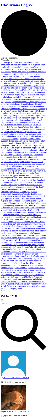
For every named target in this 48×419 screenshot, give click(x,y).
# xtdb (36, 286)
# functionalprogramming (18, 190)
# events (13, 187)
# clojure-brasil (39, 102)
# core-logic (34, 168)
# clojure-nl (40, 134)
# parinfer (11, 245)
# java (39, 210)
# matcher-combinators (21, 226)
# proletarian (25, 254)
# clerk (28, 85)
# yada (41, 286)
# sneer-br (14, 270)
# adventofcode (20, 65)
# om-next (33, 240)
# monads (29, 233)
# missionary (20, 233)
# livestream (24, 221)
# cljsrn (27, 92)
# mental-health (11, 231)
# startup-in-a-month (18, 274)
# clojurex (41, 159)
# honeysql (23, 201)
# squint (6, 274)
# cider (10, 85)
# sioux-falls (33, 268)
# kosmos (29, 217)
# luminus (23, 224)
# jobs (18, 212)
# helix (31, 198)
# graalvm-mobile (15, 196)
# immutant (40, 203)
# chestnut (26, 83)
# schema (23, 265)
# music (13, 235)
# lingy (10, 221)
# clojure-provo (27, 138)
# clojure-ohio (29, 136)
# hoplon (31, 201)
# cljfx (31, 90)
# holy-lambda (13, 201)
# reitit (10, 261)
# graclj (25, 196)
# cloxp (36, 162)
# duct (17, 182)
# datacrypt (11, 175)
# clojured (42, 152)
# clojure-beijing (31, 99)
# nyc (43, 238)
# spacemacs (23, 270)
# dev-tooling (9, 180)
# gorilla (38, 194)
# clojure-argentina (20, 95)
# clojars (33, 92)
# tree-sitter (27, 281)
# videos (32, 284)
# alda (41, 65)
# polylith (10, 249)
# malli (9, 226)
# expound (29, 187)
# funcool (30, 189)
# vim (38, 284)
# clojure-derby (40, 108)
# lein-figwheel (24, 219)
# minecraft (10, 233)
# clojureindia (24, 155)
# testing (37, 277)
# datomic (25, 178)
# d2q (9, 173)
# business (13, 81)
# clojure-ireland (21, 125)
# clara (23, 85)
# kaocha (27, 215)
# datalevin (28, 175)
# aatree (28, 62)
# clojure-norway (17, 136)
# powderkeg (15, 251)
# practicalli (25, 251)
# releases (17, 261)
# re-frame (7, 258)
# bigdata (7, 76)
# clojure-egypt (13, 113)
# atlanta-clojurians (24, 69)
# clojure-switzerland (21, 148)
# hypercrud (20, 203)
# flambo (16, 189)
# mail (35, 224)
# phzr (12, 247)
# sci (28, 265)
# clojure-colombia (19, 106)
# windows (29, 286)
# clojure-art (33, 95)
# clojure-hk (36, 120)
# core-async (24, 168)
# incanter (24, 205)
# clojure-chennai (20, 104)
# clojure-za (41, 150)
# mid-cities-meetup (37, 231)
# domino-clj (10, 182)
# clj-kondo (21, 88)
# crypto (27, 171)
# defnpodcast (34, 178)
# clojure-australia (13, 97)
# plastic (25, 247)
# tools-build (36, 279)
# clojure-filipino (13, 115)
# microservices (23, 231)
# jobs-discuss (26, 212)
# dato (18, 178)
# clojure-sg (29, 143)
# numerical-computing (31, 238)
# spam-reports (34, 270)
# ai (27, 65)
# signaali (14, 268)
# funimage (24, 191)
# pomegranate (20, 249)
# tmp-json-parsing (23, 279)
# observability (10, 240)
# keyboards (14, 217)
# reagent (42, 258)
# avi (18, 72)
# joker (42, 212)
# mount (36, 233)
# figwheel (38, 187)
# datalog (36, 175)
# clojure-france (39, 115)
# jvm (21, 215)
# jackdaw (27, 210)
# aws (22, 72)
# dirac (34, 180)
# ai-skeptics (34, 65)
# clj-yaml (19, 90)
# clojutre (19, 162)
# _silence (21, 62)
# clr (40, 162)
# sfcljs (39, 265)
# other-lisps (30, 242)
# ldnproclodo (12, 219)
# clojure (40, 92)
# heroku (37, 198)
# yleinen (18, 288)
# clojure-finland (26, 115)
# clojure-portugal (14, 138)
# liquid (16, 221)
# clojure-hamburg (23, 120)
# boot (20, 76)
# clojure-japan (17, 127)
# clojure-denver (27, 108)
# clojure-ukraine (29, 150)
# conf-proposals (37, 164)
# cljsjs (21, 92)
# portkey (36, 249)
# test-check (38, 274)
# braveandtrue (24, 78)
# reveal (18, 263)
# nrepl (19, 238)
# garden (32, 191)
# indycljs (31, 205)
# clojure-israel (34, 125)
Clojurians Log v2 (17, 5)
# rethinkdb (10, 263)
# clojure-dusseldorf (29, 111)
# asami (13, 69)
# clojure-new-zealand (26, 134)
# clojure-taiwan (36, 148)
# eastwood (30, 182)
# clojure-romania (14, 141)
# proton (33, 254)
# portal (29, 249)
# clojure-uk (18, 150)
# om (26, 240)
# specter (15, 272)
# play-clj (32, 247)
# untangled (11, 284)
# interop (32, 208)
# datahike (20, 175)
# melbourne (20, 228)
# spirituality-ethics (36, 272)
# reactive (21, 258)
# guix (7, 198)
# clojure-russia (27, 141)
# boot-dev (27, 76)
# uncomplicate (38, 281)
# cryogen (20, 171)
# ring (33, 263)
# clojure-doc (15, 111)
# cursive (38, 171)
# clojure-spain (14, 145)
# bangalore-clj (21, 74)
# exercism (21, 187)
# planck (18, 247)
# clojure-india (34, 122)
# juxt (17, 215)
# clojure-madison (22, 129)
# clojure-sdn (38, 141)
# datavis (12, 178)
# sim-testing (23, 268)
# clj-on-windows (33, 88)
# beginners (31, 74)
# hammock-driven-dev (19, 198)
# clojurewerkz (20, 159)
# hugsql (38, 201)
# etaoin (28, 185)
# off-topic (20, 240)
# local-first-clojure (36, 221)
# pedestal (26, 245)
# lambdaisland (39, 217)
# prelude (41, 251)
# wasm (10, 286)
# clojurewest (31, 159)
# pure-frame (20, 256)
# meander (10, 228)
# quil (36, 256)
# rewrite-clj (26, 263)
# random (42, 256)
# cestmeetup (10, 83)
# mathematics (36, 226)
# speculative (24, 272)
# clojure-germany (21, 118)
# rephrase (36, 261)
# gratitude (39, 196)
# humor (12, 203)
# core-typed (11, 171)
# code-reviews (14, 164)
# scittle (33, 265)
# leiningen (34, 219)
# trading (12, 281)
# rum (16, 265)
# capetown (27, 81)
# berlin (39, 74)
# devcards (19, 180)
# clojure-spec (25, 145)
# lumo (30, 224)
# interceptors (23, 208)
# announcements (27, 67)
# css (33, 171)
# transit (19, 281)
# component (25, 164)
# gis (21, 194)
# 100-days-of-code (9, 62)
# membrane (30, 228)
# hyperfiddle (30, 203)
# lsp (17, 224)
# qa (27, 256)
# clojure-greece (35, 118)
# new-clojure (39, 235)
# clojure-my (12, 134)
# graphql (31, 196)
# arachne (37, 67)
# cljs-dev (38, 90)
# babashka (40, 72)
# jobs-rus (36, 212)
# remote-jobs (26, 261)
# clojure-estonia (26, 113)
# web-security (19, 286)
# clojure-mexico (37, 129)
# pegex (33, 245)
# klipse (22, 217)
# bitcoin (14, 76)
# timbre (12, 279)
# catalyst (41, 81)
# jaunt (34, 210)
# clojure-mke (28, 132)
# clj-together (9, 90)
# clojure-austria (26, 97)
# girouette (14, 194)
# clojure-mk (17, 132)
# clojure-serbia (18, 143)
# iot (9, 210)
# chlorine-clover (37, 83)
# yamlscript (10, 288)
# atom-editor (37, 69)
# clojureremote (36, 155)
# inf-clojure (40, 205)
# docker (40, 180)
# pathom (18, 245)
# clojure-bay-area (17, 99)
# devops (27, 180)
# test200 (16, 277)
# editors (38, 182)
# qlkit (31, 256)
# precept (33, 251)
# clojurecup (33, 152)
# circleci (16, 85)
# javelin (12, 212)
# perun (40, 245)
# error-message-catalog (15, 185)
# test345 (24, 277)
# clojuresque (30, 157)
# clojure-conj (32, 106)
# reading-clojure (32, 258)
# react (14, 258)
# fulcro (23, 189)
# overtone (39, 242)
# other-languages (17, 242)
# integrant (13, 208)
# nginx (13, 238)
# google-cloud (29, 194)
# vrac (42, 284)
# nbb (19, 235)
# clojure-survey (37, 145)
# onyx (7, 242)
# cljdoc (26, 90)
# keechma (35, 215)
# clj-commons (37, 85)
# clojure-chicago (34, 104)
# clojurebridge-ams (20, 152)
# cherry (18, 83)
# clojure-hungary (21, 122)
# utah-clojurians (22, 284)
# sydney (29, 274)
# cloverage (28, 162)
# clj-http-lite (12, 88)
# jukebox (11, 215)
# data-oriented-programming (23, 173)
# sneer (7, 270)
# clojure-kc (27, 127)
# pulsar (11, 256)
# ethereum (36, 185)
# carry (35, 81)
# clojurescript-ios (18, 157)
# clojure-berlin (14, 102)
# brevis (33, 78)
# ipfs (20, 210)
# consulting (12, 166)
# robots (11, 265)
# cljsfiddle (14, 92)
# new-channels (27, 235)
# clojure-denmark (13, 108)
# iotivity (14, 210)
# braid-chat (13, 78)
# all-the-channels (12, 67)
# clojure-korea (38, 127)
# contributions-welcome (27, 166)
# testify (31, 277)
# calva (20, 81)
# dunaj (23, 182)
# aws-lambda (30, 72)
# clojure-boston (26, 102)
